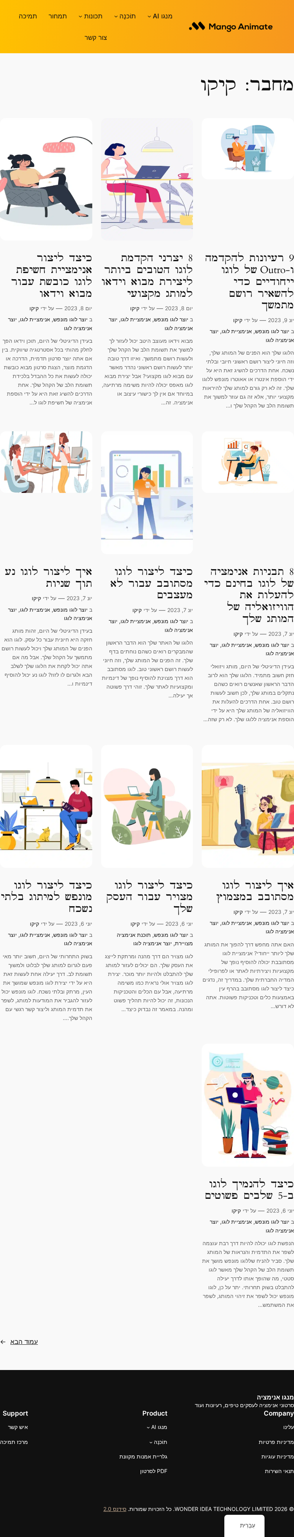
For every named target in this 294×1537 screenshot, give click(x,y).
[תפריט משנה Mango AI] (149, 16)
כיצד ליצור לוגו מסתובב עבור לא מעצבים (151, 583)
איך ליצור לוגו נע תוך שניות (48, 578)
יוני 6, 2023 (179, 923)
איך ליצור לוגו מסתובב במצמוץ (255, 892)
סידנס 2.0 (114, 1509)
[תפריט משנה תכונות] (80, 16)
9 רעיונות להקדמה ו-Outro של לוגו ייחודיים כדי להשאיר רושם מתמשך (249, 281)
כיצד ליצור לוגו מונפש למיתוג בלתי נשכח (46, 897)
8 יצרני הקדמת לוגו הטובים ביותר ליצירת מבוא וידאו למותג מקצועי (147, 276)
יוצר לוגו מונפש (272, 331)
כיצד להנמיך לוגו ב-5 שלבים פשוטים (249, 1190)
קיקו (237, 320)
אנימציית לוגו (237, 331)
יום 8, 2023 (179, 308)
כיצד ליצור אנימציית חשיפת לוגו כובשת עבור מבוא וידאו (51, 276)
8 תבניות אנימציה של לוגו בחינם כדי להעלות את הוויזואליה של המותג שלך (249, 595)
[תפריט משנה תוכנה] (116, 16)
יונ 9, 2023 (281, 320)
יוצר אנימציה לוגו (152, 943)
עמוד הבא (19, 1341)
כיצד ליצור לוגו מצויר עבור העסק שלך (149, 897)
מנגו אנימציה (275, 1397)
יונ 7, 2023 (281, 633)
